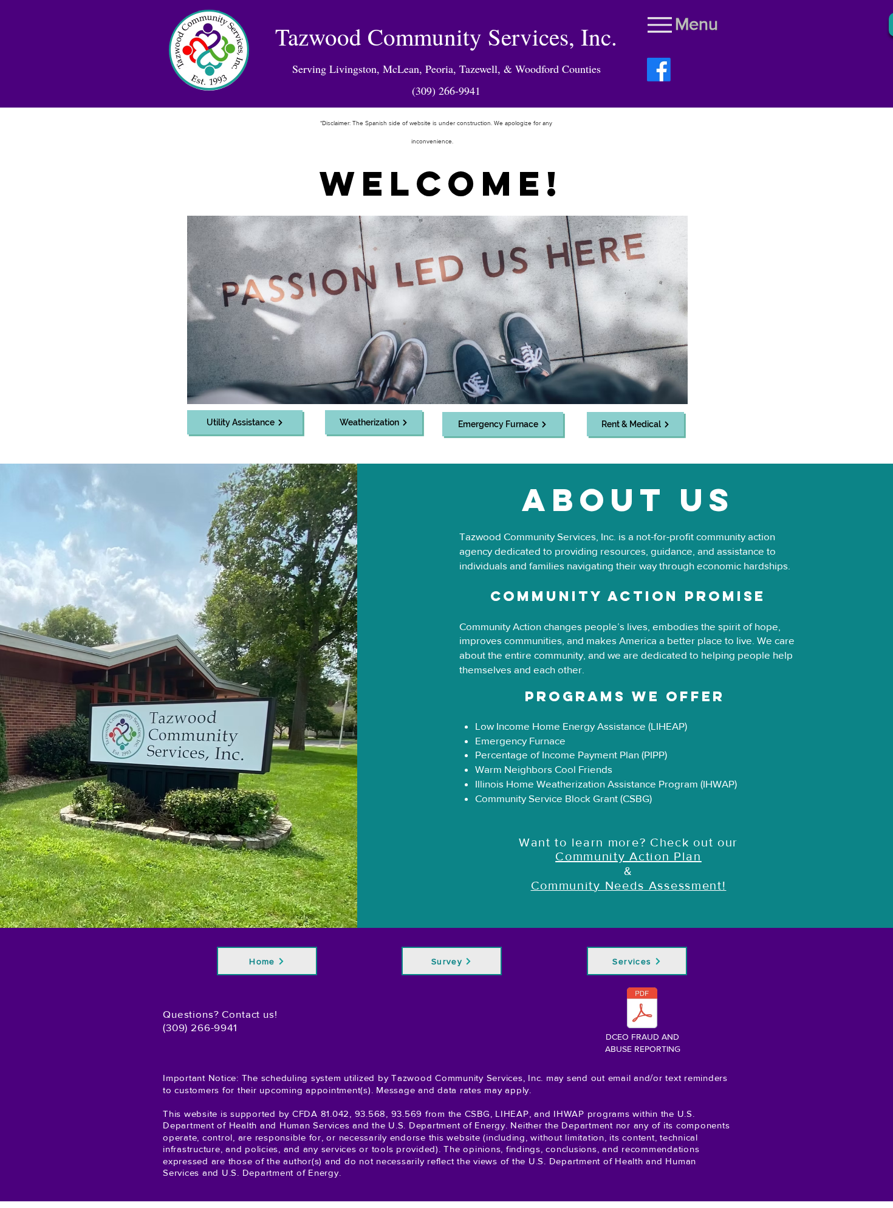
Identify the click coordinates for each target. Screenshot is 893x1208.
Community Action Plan (628, 856)
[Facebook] (659, 69)
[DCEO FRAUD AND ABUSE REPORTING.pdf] (642, 1009)
